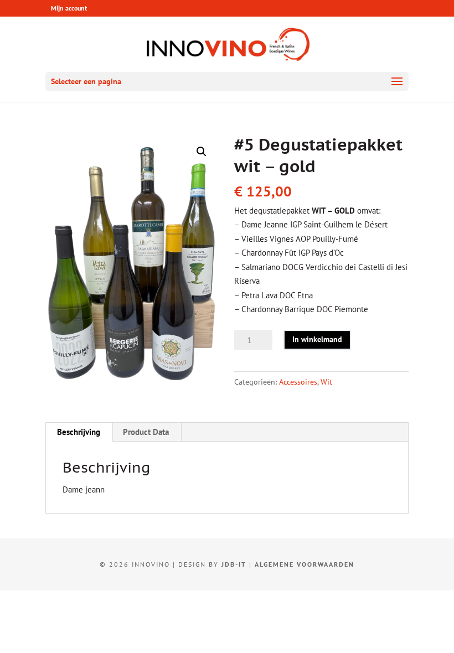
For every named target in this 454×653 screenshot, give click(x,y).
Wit (326, 382)
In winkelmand (317, 339)
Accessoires (298, 382)
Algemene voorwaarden (304, 564)
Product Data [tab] (146, 432)
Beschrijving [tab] (78, 432)
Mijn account (69, 8)
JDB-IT (233, 564)
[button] (201, 152)
